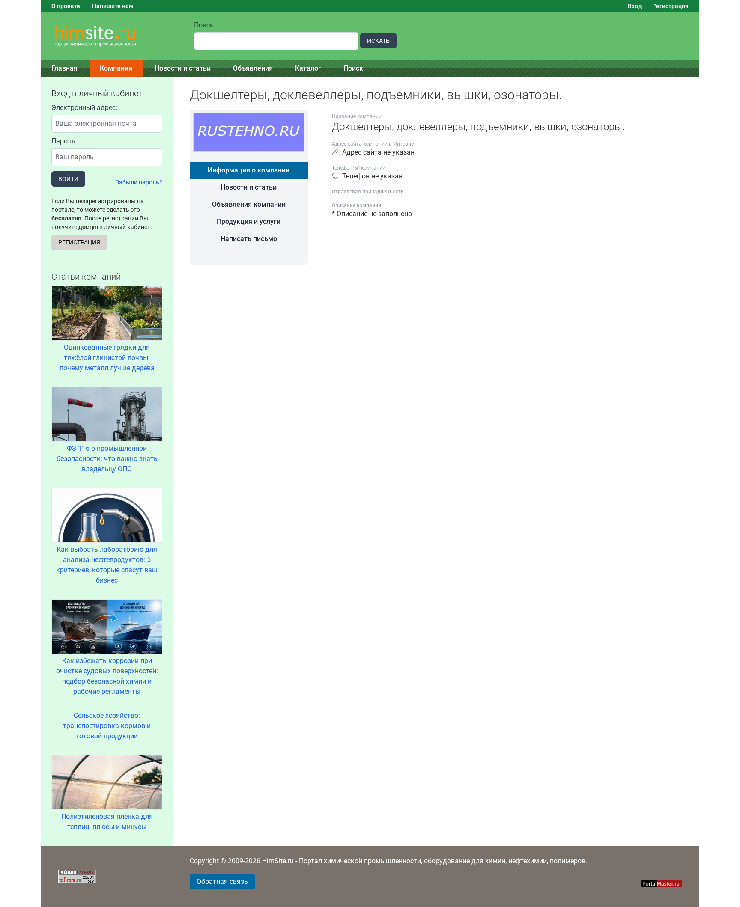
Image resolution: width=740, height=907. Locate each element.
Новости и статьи (183, 68)
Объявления (253, 68)
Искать (378, 40)
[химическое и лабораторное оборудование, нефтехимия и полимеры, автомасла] (112, 36)
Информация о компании (248, 170)
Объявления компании (249, 204)
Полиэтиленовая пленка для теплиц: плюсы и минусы (107, 821)
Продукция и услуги (248, 221)
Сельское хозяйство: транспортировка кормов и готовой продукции (107, 725)
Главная (64, 68)
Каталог (308, 68)
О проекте (65, 6)
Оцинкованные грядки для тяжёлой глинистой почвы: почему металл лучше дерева (107, 357)
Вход (635, 6)
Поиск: (204, 25)
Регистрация (670, 6)
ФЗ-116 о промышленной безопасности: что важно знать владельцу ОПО (107, 458)
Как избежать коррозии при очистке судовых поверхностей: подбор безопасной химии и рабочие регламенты (107, 676)
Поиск (353, 68)
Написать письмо (249, 239)
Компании (116, 68)
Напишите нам (113, 6)
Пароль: (64, 141)
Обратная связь (222, 881)
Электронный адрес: (84, 108)
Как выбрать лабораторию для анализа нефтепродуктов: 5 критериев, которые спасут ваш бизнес (107, 564)
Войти (68, 178)
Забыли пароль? (139, 182)
